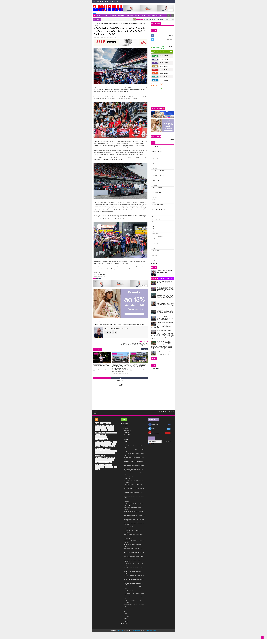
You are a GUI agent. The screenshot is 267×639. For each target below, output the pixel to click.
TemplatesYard (136, 630)
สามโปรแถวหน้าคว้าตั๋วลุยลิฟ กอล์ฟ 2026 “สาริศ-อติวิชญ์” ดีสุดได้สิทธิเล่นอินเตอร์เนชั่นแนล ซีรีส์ (165, 353)
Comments (170, 278)
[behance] (115, 2)
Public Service (156, 233)
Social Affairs (155, 243)
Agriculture (155, 146)
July (125, 441)
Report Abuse (154, 264)
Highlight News (162, 279)
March (125, 613)
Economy (107, 15)
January (126, 618)
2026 (124, 423)
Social (144, 15)
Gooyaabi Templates (151, 630)
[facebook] (100, 2)
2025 (124, 426)
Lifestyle (99, 15)
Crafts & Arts (155, 158)
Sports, (115, 37)
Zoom (153, 260)
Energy (154, 173)
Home (95, 23)
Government (155, 197)
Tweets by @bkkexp (155, 368)
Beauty (154, 153)
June (125, 444)
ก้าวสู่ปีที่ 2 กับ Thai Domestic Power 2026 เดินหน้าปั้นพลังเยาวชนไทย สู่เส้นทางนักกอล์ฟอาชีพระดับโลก (119, 19)
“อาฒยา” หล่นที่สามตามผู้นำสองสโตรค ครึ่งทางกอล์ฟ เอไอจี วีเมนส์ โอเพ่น (101, 365)
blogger (102, 378)
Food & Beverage (156, 192)
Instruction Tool (156, 207)
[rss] (112, 2)
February (126, 616)
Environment (155, 180)
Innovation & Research (158, 204)
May (125, 609)
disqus (120, 378)
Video (153, 258)
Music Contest (156, 219)
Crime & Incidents (157, 161)
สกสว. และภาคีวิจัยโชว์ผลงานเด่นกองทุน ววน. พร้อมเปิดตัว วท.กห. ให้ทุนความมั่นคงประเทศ (165, 318)
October (126, 434)
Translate (153, 443)
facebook (138, 378)
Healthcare (155, 199)
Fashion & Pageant (157, 187)
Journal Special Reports (158, 209)
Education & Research (158, 170)
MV (152, 221)
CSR (153, 163)
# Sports (98, 278)
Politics (154, 226)
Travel (153, 253)
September (126, 437)
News (153, 224)
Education (154, 168)
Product (154, 231)
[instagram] (117, 2)
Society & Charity (156, 245)
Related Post (97, 349)
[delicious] (120, 2)
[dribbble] (110, 2)
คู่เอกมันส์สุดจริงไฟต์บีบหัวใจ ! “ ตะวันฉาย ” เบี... (134, 590)
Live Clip (154, 214)
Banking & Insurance (157, 151)
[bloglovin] (108, 2)
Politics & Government (154, 15)
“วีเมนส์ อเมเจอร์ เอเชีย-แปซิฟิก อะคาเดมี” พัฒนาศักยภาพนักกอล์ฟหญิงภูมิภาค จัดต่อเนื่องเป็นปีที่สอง (138, 365)
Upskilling (154, 255)
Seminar (154, 238)
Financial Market (156, 190)
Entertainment (156, 178)
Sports (98, 23)
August (125, 439)
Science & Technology (118, 15)
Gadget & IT (155, 195)
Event (153, 182)
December (126, 430)
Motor (153, 216)
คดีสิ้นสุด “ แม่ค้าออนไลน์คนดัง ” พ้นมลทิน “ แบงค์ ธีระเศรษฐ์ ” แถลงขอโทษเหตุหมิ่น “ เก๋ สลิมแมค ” (165, 283)
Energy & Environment (133, 15)
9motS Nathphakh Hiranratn (165, 270)
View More (145, 349)
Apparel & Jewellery (157, 148)
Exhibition (154, 185)
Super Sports (149, 19)
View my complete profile (162, 272)
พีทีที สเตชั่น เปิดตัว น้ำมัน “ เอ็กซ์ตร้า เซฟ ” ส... (134, 534)
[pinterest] (105, 2)
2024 (124, 428)
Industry (154, 202)
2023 (124, 621)
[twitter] (103, 2)
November (126, 432)
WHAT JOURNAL (121, 630)
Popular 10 (154, 278)
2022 (124, 623)
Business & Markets (157, 156)
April (125, 611)
